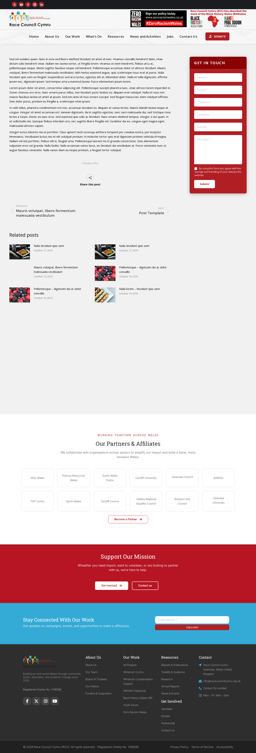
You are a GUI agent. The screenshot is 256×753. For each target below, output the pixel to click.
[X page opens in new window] (14, 4)
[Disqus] (90, 366)
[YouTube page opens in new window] (21, 4)
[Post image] (19, 251)
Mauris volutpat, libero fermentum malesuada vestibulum (56, 269)
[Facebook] (27, 701)
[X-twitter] (36, 701)
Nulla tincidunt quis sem (49, 246)
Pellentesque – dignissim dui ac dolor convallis (143, 269)
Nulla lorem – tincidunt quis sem (139, 289)
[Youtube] (55, 701)
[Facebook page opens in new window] (28, 4)
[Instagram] (45, 701)
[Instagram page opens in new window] (35, 4)
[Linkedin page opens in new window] (41, 4)
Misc (95, 163)
